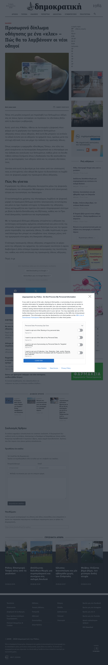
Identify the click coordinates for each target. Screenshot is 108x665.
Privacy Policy (66, 368)
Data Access (54, 368)
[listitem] (54, 326)
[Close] (90, 297)
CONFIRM (39, 360)
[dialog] (54, 332)
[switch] (80, 330)
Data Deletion (42, 368)
